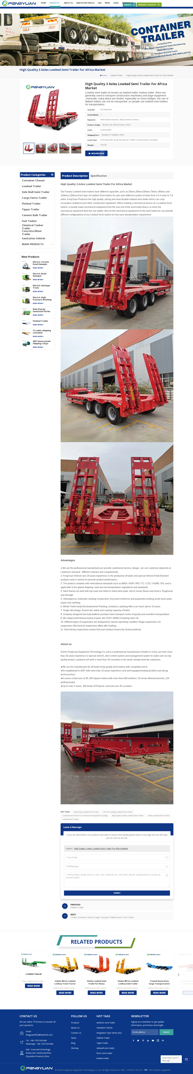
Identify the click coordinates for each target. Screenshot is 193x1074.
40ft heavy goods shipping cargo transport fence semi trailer (42, 342)
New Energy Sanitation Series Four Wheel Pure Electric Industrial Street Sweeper (42, 310)
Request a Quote (147, 4)
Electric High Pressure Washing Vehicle (42, 298)
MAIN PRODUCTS (33, 244)
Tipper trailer (102, 1043)
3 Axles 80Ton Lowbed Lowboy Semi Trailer (128, 982)
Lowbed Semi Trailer (71, 819)
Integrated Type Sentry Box (109, 1032)
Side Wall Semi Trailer (36, 192)
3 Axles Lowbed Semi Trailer (159, 815)
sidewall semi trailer (105, 1048)
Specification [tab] (99, 175)
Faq (99, 3)
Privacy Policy (135, 1070)
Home (43, 3)
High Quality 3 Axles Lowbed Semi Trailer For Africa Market (101, 848)
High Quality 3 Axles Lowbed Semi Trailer (127, 815)
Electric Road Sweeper (39, 275)
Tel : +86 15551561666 (36, 1040)
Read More (38, 268)
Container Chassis (33, 180)
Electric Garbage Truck (41, 286)
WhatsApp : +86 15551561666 (39, 1043)
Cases (116, 3)
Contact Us (127, 3)
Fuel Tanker (29, 221)
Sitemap (75, 1048)
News (107, 3)
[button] (178, 975)
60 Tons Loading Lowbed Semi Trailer (117, 812)
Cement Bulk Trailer (34, 215)
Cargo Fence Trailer (34, 197)
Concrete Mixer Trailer (32, 232)
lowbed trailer (102, 1058)
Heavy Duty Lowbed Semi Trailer (86, 812)
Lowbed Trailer (116, 75)
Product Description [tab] (75, 175)
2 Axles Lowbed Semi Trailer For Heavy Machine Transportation (96, 982)
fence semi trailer (104, 1053)
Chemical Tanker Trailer (32, 227)
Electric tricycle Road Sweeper (41, 263)
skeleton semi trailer (105, 1022)
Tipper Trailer (30, 209)
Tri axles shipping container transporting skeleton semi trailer (42, 331)
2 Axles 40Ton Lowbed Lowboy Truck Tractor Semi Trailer (65, 982)
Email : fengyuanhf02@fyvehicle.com (39, 1033)
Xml (123, 1070)
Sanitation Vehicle (85, 3)
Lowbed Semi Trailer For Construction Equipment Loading (85, 815)
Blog (73, 1043)
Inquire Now (97, 153)
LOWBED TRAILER (34, 974)
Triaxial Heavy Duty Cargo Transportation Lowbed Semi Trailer (159, 982)
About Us (68, 3)
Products (54, 3)
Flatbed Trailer (31, 203)
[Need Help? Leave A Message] (186, 1059)
